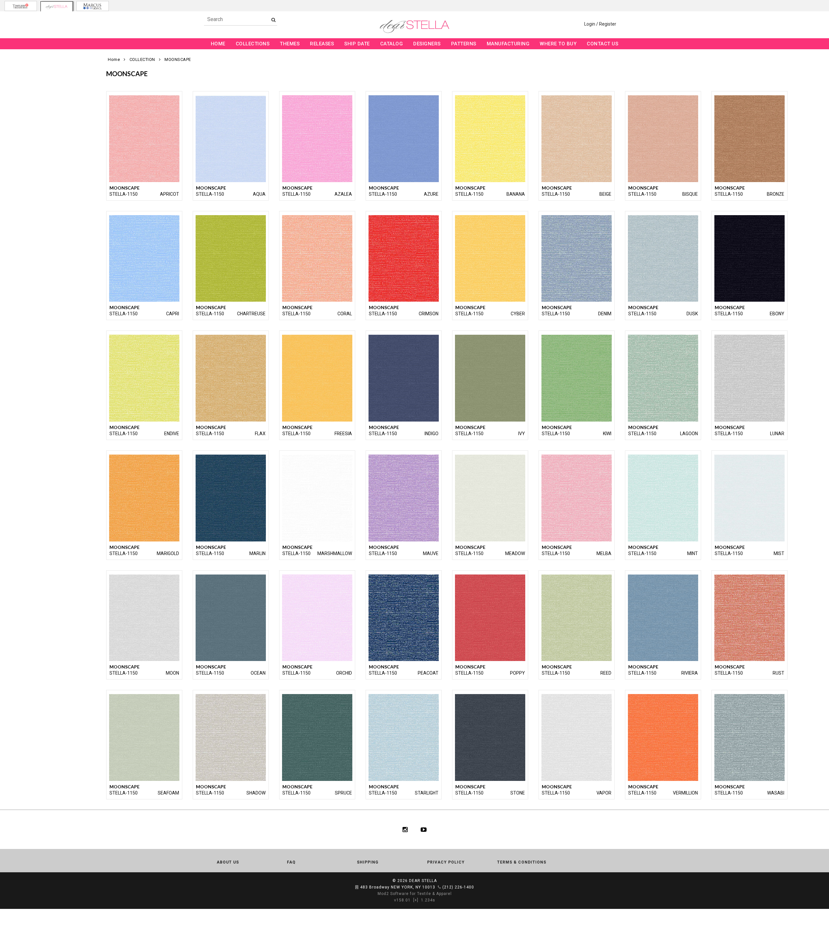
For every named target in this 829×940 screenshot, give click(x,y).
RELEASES (322, 44)
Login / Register (600, 24)
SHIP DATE (357, 44)
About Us (228, 862)
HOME (218, 44)
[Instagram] (405, 829)
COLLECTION (142, 59)
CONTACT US (602, 44)
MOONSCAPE (178, 59)
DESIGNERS (427, 44)
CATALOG (391, 44)
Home (114, 59)
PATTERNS (463, 44)
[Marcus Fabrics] (92, 6)
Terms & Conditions (521, 862)
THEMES (290, 44)
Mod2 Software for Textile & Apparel (415, 893)
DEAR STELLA (423, 880)
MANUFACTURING (508, 44)
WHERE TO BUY (558, 44)
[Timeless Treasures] (21, 6)
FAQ (291, 862)
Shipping (368, 862)
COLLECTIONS (253, 44)
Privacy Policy (446, 862)
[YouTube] (424, 829)
